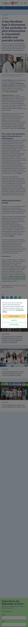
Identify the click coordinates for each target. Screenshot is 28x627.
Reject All (14, 320)
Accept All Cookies (14, 316)
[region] (14, 313)
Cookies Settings (14, 324)
